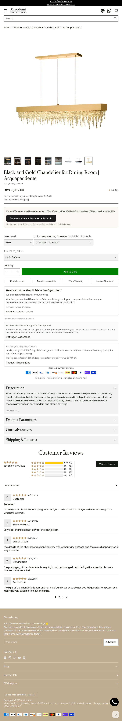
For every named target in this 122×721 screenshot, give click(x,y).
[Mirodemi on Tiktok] (14, 658)
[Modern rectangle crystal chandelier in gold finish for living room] (61, 93)
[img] (20, 495)
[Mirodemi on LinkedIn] (24, 658)
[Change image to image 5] (48, 161)
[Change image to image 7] (68, 161)
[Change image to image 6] (58, 161)
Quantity (8, 265)
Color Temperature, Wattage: (62, 236)
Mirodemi (27, 700)
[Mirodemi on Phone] (103, 11)
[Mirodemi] (18, 10)
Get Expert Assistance (18, 337)
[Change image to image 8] (78, 161)
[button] (37, 463)
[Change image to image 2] (18, 161)
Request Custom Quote (19, 311)
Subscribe (111, 642)
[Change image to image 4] (38, 161)
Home (7, 27)
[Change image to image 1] (8, 161)
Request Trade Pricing (18, 362)
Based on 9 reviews (14, 465)
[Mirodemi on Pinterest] (5, 658)
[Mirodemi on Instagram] (10, 658)
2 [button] (59, 597)
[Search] (115, 18)
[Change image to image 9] (89, 161)
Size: (13, 251)
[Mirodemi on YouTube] (19, 658)
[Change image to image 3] (28, 161)
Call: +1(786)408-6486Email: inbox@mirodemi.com (61, 3)
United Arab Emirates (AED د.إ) (19, 694)
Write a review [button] (107, 464)
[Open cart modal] (116, 11)
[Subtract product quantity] (6, 272)
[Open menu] (5, 11)
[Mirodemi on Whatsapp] (109, 11)
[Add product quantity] (17, 272)
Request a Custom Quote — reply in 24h (31, 218)
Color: (10, 236)
